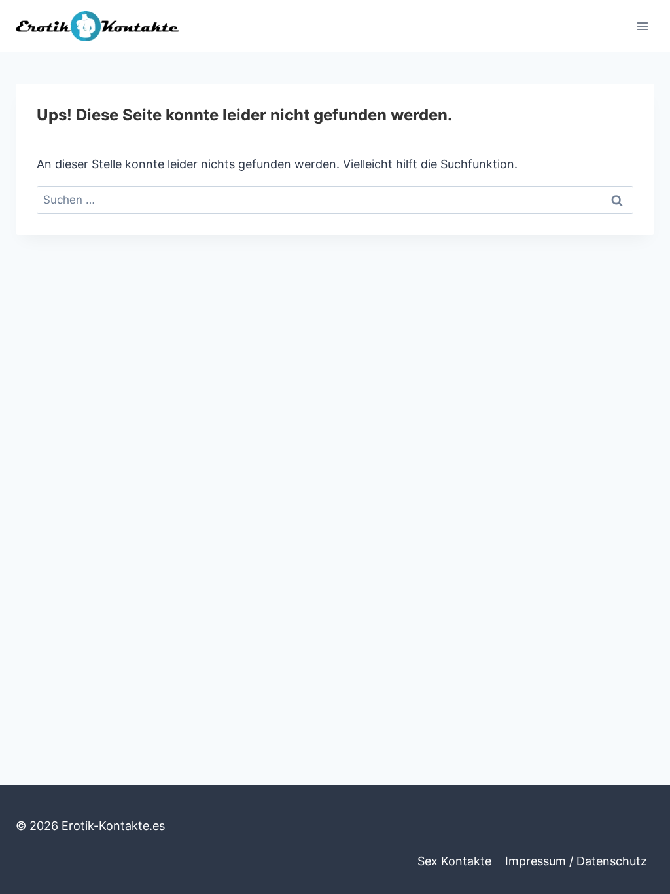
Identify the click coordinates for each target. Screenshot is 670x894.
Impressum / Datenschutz (576, 861)
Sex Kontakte (454, 861)
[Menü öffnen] (642, 26)
